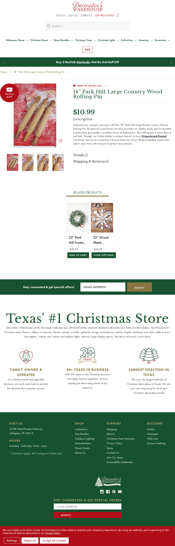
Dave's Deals (82, 448)
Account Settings (156, 443)
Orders (151, 429)
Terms (110, 448)
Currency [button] (86, 15)
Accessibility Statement (120, 462)
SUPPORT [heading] (114, 423)
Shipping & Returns (89, 161)
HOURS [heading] (15, 441)
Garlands (83, 62)
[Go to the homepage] (88, 6)
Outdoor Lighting (84, 438)
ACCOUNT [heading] (155, 423)
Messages (152, 434)
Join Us (72, 15)
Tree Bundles (82, 434)
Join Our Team (115, 457)
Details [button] (79, 155)
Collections (81, 429)
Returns (111, 434)
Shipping (112, 429)
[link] (102, 491)
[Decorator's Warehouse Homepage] (108, 481)
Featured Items (83, 443)
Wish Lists (152, 438)
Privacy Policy (114, 443)
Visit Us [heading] (16, 423)
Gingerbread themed (154, 136)
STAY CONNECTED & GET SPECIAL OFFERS (87, 500)
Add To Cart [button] (78, 255)
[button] (117, 15)
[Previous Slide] (4, 62)
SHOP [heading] (79, 423)
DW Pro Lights (104, 15)
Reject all (30, 540)
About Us (80, 452)
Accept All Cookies (54, 540)
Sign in (61, 15)
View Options (104, 255)
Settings (12, 540)
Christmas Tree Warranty (121, 438)
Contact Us (113, 452)
